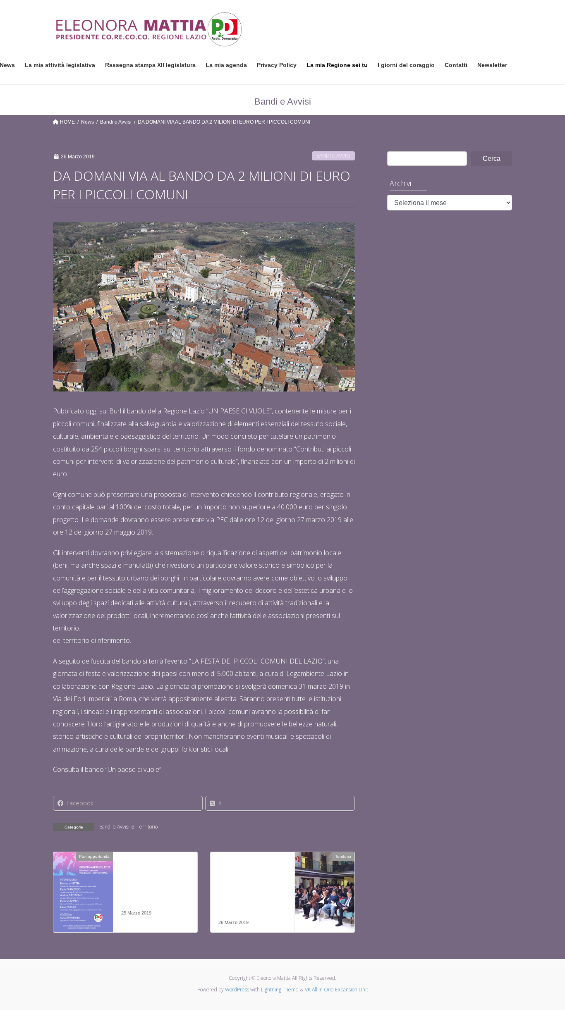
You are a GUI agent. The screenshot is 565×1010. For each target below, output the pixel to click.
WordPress (237, 989)
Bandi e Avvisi (333, 155)
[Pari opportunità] (83, 882)
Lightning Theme (280, 989)
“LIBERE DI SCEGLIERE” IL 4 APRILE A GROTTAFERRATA (148, 887)
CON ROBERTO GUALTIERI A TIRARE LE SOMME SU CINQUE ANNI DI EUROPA (249, 892)
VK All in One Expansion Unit (336, 989)
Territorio (147, 826)
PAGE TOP (544, 972)
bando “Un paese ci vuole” (123, 769)
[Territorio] (324, 882)
